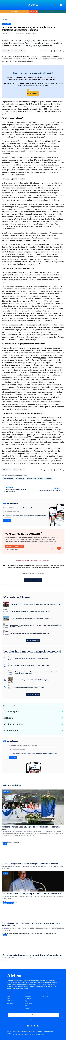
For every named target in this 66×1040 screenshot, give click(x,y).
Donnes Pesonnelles (29, 1034)
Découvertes (10, 1003)
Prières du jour (11, 730)
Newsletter (28, 996)
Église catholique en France (46, 249)
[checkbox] (3, 515)
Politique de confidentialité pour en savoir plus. (45, 753)
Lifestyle (9, 998)
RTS (46, 422)
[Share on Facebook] (51, 51)
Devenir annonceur (49, 1031)
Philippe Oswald (19, 33)
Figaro (38, 146)
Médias (40, 478)
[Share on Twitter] (57, 51)
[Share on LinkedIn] (54, 51)
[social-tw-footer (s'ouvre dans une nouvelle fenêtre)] (34, 1026)
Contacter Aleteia (18, 1034)
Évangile (8, 718)
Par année (45, 996)
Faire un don (32, 93)
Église (5, 935)
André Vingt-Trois (8, 478)
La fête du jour (11, 711)
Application (28, 998)
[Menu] (14, 5)
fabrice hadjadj (20, 478)
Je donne (32, 11)
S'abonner (33, 1015)
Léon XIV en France (8, 903)
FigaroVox (52, 122)
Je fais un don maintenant (13, 546)
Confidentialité (40, 1034)
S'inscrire (7, 521)
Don (26, 1005)
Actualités (4, 20)
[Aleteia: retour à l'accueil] (33, 4)
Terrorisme (48, 478)
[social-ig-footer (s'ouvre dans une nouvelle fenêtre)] (38, 1026)
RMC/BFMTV (10, 157)
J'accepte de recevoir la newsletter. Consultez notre (25, 516)
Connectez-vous (40, 573)
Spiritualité (10, 1001)
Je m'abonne (14, 11)
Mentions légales (37, 1031)
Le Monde (58, 330)
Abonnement (28, 1003)
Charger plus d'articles (33, 640)
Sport (4, 843)
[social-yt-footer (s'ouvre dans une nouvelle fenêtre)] (28, 1026)
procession (6, 792)
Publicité (27, 1008)
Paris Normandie (54, 185)
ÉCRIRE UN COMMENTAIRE (33, 580)
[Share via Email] (60, 51)
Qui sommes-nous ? (26, 1031)
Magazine (27, 1001)
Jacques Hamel (31, 478)
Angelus (5, 873)
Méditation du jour (13, 724)
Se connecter (33, 1020)
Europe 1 (43, 240)
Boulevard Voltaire (32, 360)
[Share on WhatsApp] (63, 51)
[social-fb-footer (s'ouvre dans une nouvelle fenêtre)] (31, 1026)
